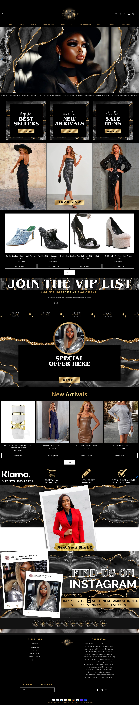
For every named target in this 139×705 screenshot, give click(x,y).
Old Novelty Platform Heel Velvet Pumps (118, 257)
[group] (69, 60)
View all (69, 273)
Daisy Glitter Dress (120, 445)
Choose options (20, 266)
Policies (35, 650)
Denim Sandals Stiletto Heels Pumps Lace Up (21, 257)
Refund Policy (35, 653)
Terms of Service (35, 660)
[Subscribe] (85, 303)
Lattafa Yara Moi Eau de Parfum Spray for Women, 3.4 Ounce (18, 446)
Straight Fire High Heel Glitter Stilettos (85, 256)
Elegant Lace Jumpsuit (52, 445)
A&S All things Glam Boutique (60, 702)
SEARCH (35, 644)
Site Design (75, 702)
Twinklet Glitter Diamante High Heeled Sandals (53, 257)
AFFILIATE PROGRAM (35, 647)
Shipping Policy (35, 657)
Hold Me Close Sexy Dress (86, 445)
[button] (2, 14)
